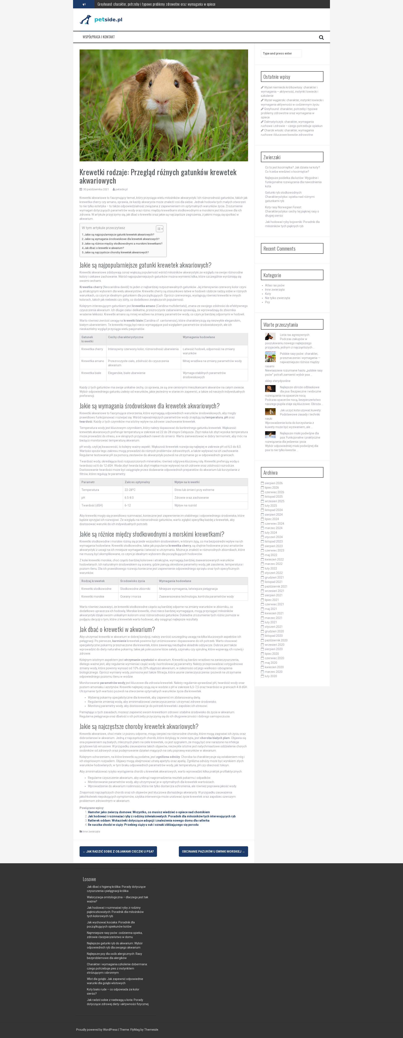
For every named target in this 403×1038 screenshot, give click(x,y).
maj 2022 (271, 555)
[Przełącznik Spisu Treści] (157, 228)
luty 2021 (271, 622)
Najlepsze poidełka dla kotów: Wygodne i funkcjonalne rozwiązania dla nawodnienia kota (293, 182)
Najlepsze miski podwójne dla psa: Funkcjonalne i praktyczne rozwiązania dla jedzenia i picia (292, 437)
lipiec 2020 (272, 653)
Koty (268, 293)
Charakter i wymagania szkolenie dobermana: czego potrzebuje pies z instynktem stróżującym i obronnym (117, 968)
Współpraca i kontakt (99, 37)
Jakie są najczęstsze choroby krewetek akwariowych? (116, 252)
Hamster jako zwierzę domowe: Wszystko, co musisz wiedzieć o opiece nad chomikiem (149, 812)
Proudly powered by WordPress (97, 1029)
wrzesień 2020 (274, 644)
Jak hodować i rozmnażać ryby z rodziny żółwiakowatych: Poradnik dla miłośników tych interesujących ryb (162, 816)
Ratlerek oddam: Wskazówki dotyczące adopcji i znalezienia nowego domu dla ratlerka (148, 820)
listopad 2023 (274, 541)
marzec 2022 (274, 564)
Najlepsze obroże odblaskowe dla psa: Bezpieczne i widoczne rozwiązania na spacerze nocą (293, 391)
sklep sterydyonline (277, 381)
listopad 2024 (274, 510)
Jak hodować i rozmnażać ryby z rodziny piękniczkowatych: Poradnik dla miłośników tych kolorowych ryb (115, 912)
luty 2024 (271, 532)
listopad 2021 (274, 582)
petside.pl (121, 189)
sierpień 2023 (274, 546)
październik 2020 (276, 640)
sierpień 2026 (274, 483)
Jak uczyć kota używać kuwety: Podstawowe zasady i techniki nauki (293, 414)
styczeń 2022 (274, 573)
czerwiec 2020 (274, 658)
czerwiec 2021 (274, 604)
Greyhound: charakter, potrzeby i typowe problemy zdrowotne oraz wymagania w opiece (289, 113)
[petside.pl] (104, 19)
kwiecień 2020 (274, 667)
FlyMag (135, 1029)
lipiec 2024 (272, 519)
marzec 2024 (274, 528)
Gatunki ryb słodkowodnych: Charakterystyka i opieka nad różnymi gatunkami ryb (290, 197)
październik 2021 (276, 586)
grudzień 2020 (274, 631)
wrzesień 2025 (274, 501)
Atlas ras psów (275, 285)
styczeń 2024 (274, 537)
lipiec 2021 (272, 600)
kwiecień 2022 (274, 559)
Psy (267, 302)
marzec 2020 (274, 671)
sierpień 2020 (274, 649)
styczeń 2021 (274, 626)
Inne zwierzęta (91, 831)
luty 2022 (271, 568)
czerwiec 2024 (274, 523)
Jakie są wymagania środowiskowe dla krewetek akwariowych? (121, 239)
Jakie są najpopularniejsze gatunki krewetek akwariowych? (119, 234)
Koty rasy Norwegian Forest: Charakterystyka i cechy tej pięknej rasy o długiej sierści (292, 211)
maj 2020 (271, 662)
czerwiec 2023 (274, 550)
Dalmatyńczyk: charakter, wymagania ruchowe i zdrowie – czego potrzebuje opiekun (155, 4)
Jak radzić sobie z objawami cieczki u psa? (118, 851)
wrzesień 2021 (274, 591)
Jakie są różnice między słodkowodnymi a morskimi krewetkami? (123, 243)
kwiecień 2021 (274, 613)
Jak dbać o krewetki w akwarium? (104, 248)
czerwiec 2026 (274, 492)
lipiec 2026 (272, 487)
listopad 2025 (274, 496)
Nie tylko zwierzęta (277, 298)
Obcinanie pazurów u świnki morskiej (213, 851)
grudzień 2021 (274, 577)
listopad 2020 (274, 635)
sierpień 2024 (274, 514)
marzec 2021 (274, 618)
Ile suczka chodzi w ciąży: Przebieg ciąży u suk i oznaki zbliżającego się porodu (143, 824)
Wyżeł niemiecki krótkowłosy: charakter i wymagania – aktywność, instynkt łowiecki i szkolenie (289, 91)
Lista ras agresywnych (294, 335)
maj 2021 (271, 609)
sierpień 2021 (274, 595)
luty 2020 (271, 676)
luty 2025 (271, 505)
